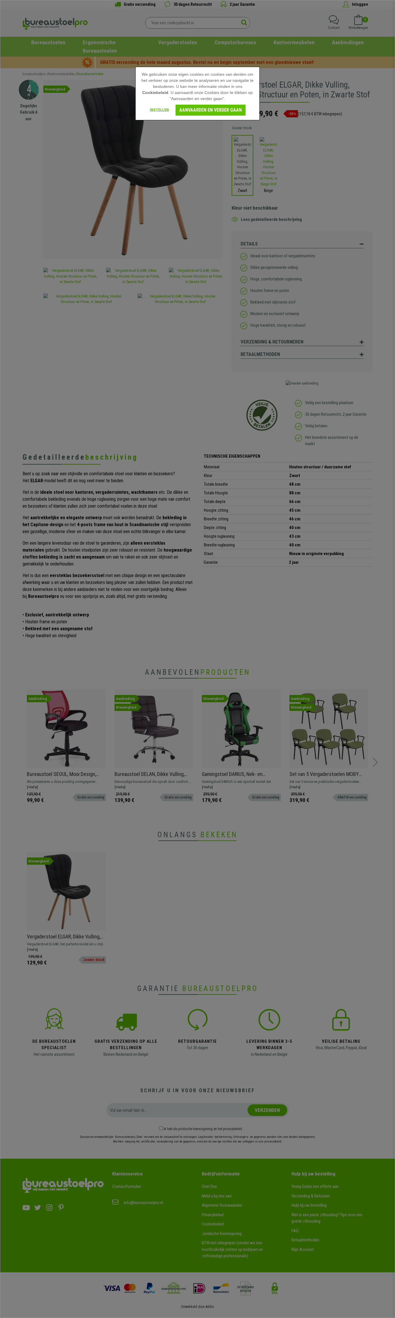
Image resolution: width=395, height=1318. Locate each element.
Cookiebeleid (155, 92)
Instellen (159, 110)
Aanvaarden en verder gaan (210, 110)
